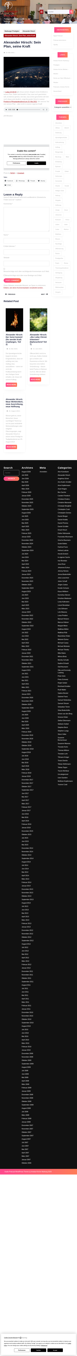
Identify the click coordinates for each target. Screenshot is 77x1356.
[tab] (41, 12)
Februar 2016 (26, 824)
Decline (38, 1350)
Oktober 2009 (26, 1060)
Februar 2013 (26, 923)
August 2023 (26, 591)
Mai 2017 (25, 797)
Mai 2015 (25, 845)
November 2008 (27, 1098)
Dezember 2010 (27, 1012)
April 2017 (25, 800)
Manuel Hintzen (63, 619)
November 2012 (27, 934)
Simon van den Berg (65, 714)
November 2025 (27, 502)
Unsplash (20, 173)
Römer (66, 263)
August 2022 (26, 629)
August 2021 (26, 670)
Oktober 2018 (26, 745)
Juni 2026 (25, 478)
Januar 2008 (26, 1122)
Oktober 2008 (26, 1101)
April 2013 (25, 916)
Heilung (57, 195)
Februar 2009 (26, 1088)
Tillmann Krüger (63, 757)
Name (6, 235)
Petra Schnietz (63, 679)
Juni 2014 (25, 869)
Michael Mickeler (64, 646)
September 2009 (27, 1064)
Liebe (66, 224)
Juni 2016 (25, 814)
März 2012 (25, 961)
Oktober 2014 (26, 855)
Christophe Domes (64, 513)
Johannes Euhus (64, 567)
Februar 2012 (26, 964)
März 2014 (25, 879)
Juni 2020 (25, 718)
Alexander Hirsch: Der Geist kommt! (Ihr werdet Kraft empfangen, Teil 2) (14, 339)
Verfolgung (58, 273)
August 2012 (26, 944)
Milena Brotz (62, 656)
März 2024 (25, 567)
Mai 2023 (25, 602)
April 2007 (25, 1153)
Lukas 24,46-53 (10, 92)
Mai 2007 (25, 1149)
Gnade (67, 186)
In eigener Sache (64, 557)
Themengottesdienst (61, 268)
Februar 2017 (26, 807)
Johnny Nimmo (63, 571)
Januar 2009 (26, 1091)
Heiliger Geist (59, 190)
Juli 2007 (25, 1142)
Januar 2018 (26, 776)
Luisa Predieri (63, 615)
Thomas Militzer (63, 750)
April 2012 (25, 958)
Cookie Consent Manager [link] (11, 1337)
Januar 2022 (26, 653)
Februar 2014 (26, 882)
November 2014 (27, 851)
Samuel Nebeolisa (64, 700)
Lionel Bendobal (63, 605)
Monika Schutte (63, 660)
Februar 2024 (26, 571)
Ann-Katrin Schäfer (64, 482)
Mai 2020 (25, 721)
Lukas (57, 229)
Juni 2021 (25, 677)
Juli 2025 (25, 516)
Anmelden (43, 472)
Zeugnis (57, 292)
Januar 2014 (26, 886)
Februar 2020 (26, 732)
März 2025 (25, 530)
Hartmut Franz (63, 547)
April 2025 (25, 526)
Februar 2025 (26, 533)
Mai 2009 (25, 1077)
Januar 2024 (26, 574)
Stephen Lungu (63, 731)
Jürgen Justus (63, 584)
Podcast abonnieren (59, 40)
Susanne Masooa (64, 743)
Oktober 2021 (26, 663)
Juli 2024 (25, 554)
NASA (12, 173)
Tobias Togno (62, 767)
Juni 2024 (25, 557)
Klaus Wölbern (63, 591)
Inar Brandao (62, 561)
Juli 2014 (25, 865)
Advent (66, 128)
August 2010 (26, 1026)
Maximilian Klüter (64, 636)
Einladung (58, 161)
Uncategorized (63, 774)
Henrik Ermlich (63, 554)
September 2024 (27, 550)
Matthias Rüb (62, 632)
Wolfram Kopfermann (65, 781)
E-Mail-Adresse (10, 246)
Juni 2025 (25, 519)
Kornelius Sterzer (64, 595)
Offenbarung (59, 248)
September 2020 (27, 708)
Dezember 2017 (27, 780)
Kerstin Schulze (63, 588)
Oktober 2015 (26, 834)
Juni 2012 (25, 951)
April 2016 (25, 821)
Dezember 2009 (27, 1053)
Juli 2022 (25, 632)
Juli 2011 (25, 988)
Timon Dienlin (63, 760)
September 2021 (27, 667)
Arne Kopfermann (64, 485)
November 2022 (27, 619)
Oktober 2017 (26, 786)
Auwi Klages (62, 489)
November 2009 (27, 1057)
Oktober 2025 (26, 506)
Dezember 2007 (27, 1125)
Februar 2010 (26, 1046)
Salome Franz (63, 696)
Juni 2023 (25, 598)
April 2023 (25, 605)
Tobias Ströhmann (64, 764)
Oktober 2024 (26, 547)
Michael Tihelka (63, 650)
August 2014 (26, 862)
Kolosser (58, 219)
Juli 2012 (25, 947)
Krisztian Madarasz (64, 598)
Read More (12, 385)
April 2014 (25, 875)
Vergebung (58, 277)
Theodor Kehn (63, 747)
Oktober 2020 (26, 704)
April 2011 (25, 999)
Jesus (66, 210)
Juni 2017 (25, 793)
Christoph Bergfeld (64, 506)
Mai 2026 (25, 482)
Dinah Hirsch (62, 530)
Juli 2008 (25, 1112)
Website (6, 257)
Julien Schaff (62, 581)
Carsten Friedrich (64, 496)
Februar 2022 (26, 650)
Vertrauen (58, 282)
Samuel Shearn (63, 703)
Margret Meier (63, 626)
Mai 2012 (25, 954)
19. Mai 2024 (13, 349)
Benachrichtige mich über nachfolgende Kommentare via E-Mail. (26, 271)
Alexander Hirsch (29, 31)
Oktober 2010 (26, 1019)
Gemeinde (58, 181)
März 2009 (25, 1084)
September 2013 (27, 899)
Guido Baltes (62, 543)
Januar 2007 (26, 1159)
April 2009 (25, 1081)
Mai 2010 (25, 1036)
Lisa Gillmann (63, 608)
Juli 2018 (25, 756)
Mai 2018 (25, 762)
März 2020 (25, 728)
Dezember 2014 (27, 848)
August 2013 (26, 903)
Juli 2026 (25, 475)
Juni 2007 (25, 1146)
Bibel (67, 157)
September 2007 (27, 1135)
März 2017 (25, 804)
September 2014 (27, 858)
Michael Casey (63, 643)
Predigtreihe (59, 258)
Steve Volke (62, 734)
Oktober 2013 (26, 896)
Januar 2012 (26, 968)
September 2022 (27, 626)
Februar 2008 (26, 1118)
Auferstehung (59, 142)
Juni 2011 (25, 992)
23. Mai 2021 (10, 52)
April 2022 (25, 643)
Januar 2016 (26, 827)
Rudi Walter (62, 690)
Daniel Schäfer (63, 526)
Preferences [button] (44, 1345)
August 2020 (26, 711)
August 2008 (26, 1108)
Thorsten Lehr (63, 754)
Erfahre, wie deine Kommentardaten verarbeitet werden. (23, 288)
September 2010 (27, 1023)
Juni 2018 (25, 759)
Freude (57, 171)
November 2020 (27, 701)
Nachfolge (58, 244)
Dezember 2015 (27, 831)
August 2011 (26, 985)
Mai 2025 (25, 523)
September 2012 (27, 940)
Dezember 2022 (27, 615)
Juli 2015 (25, 838)
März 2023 (25, 608)
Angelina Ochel (63, 478)
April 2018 (25, 766)
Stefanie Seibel (63, 724)
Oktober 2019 (26, 742)
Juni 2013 (25, 910)
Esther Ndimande (64, 533)
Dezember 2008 (27, 1094)
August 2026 (26, 472)
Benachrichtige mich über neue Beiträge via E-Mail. (23, 275)
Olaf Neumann (63, 667)
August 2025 (26, 513)
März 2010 (25, 1043)
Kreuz (67, 219)
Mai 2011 (25, 995)
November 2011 (27, 975)
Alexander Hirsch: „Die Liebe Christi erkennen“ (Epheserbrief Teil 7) (38, 339)
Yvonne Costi (62, 784)
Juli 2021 (25, 673)
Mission (57, 239)
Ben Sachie (62, 492)
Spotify (55, 44)
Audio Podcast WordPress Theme (17, 1172)
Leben (57, 224)
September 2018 (27, 749)
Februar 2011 (26, 1005)
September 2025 (27, 509)
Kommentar (8, 204)
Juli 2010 (25, 1029)
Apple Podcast (58, 36)
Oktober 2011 (26, 978)
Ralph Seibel (62, 683)
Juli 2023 (25, 595)
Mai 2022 (25, 639)
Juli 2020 (25, 715)
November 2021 (27, 660)
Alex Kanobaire (63, 472)
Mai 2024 (25, 561)
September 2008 (27, 1105)
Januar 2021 (26, 694)
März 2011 (25, 1002)
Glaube (57, 186)
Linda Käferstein (63, 602)
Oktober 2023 (26, 584)
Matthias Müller (63, 629)
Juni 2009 (25, 1074)
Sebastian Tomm (64, 707)
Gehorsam (58, 176)
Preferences (21, 1350)
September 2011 (27, 981)
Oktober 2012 (26, 937)
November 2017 (27, 783)
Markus (66, 229)
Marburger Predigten (12, 31)
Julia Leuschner (63, 578)
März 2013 (25, 920)
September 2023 (27, 588)
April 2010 (25, 1040)
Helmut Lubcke (63, 550)
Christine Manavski (64, 502)
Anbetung (58, 132)
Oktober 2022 (26, 622)
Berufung (58, 157)
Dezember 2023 (27, 578)
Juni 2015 (25, 841)
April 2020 (25, 725)
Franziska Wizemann (65, 537)
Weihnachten (59, 287)
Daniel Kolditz (63, 519)
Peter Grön (61, 676)
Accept (55, 1350)
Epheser (58, 166)
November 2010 (27, 1016)
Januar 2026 (26, 496)
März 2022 (25, 646)
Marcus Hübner (63, 622)
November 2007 (27, 1129)
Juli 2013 (25, 906)
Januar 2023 (26, 612)
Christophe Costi (64, 509)
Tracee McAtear (63, 771)
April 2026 (25, 485)
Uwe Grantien (63, 778)
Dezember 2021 (27, 656)
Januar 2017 (26, 810)
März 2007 (25, 1156)
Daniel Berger (63, 516)
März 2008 (25, 1115)
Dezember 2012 (27, 930)
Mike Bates (62, 653)
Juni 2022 (25, 636)
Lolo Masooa (62, 612)
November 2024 (27, 543)
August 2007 (26, 1139)
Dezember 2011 (27, 971)
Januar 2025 (26, 537)
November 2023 (27, 581)
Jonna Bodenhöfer (64, 574)
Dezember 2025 (27, 499)
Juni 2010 (25, 1033)
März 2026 (25, 489)
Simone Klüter (63, 717)
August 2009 (26, 1067)
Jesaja (57, 210)
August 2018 (26, 752)
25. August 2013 (14, 411)
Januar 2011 (26, 1009)
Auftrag (57, 147)
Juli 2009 (25, 1070)
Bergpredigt (59, 152)
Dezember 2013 (27, 889)
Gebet (67, 171)
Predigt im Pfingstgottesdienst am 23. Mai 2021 (20, 101)
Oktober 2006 (26, 1163)
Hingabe (58, 200)
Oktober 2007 (26, 1132)
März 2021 (25, 687)
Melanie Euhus (63, 639)
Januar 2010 (26, 1050)
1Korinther (58, 123)
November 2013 (27, 892)
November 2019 (27, 738)
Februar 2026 (26, 492)
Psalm (57, 263)
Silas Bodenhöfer (64, 710)
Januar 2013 (26, 927)
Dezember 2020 (27, 697)
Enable (36, 163)
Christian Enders (64, 499)
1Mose (57, 128)
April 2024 (25, 564)
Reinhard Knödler (64, 686)
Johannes (58, 215)
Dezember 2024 (27, 540)
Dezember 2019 (27, 735)
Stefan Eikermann (64, 720)
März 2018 (25, 769)
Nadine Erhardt (63, 663)
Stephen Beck (63, 727)
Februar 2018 (26, 773)
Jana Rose (61, 564)
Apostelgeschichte (61, 137)
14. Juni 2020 (37, 349)
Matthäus (58, 234)
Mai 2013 (25, 913)
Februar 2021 (26, 691)
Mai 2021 (25, 680)
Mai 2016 (25, 817)
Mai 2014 (25, 872)
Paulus (57, 253)
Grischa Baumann (64, 540)
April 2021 (25, 684)
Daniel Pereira (63, 523)
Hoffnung (58, 205)
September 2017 (27, 790)
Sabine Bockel (63, 693)
